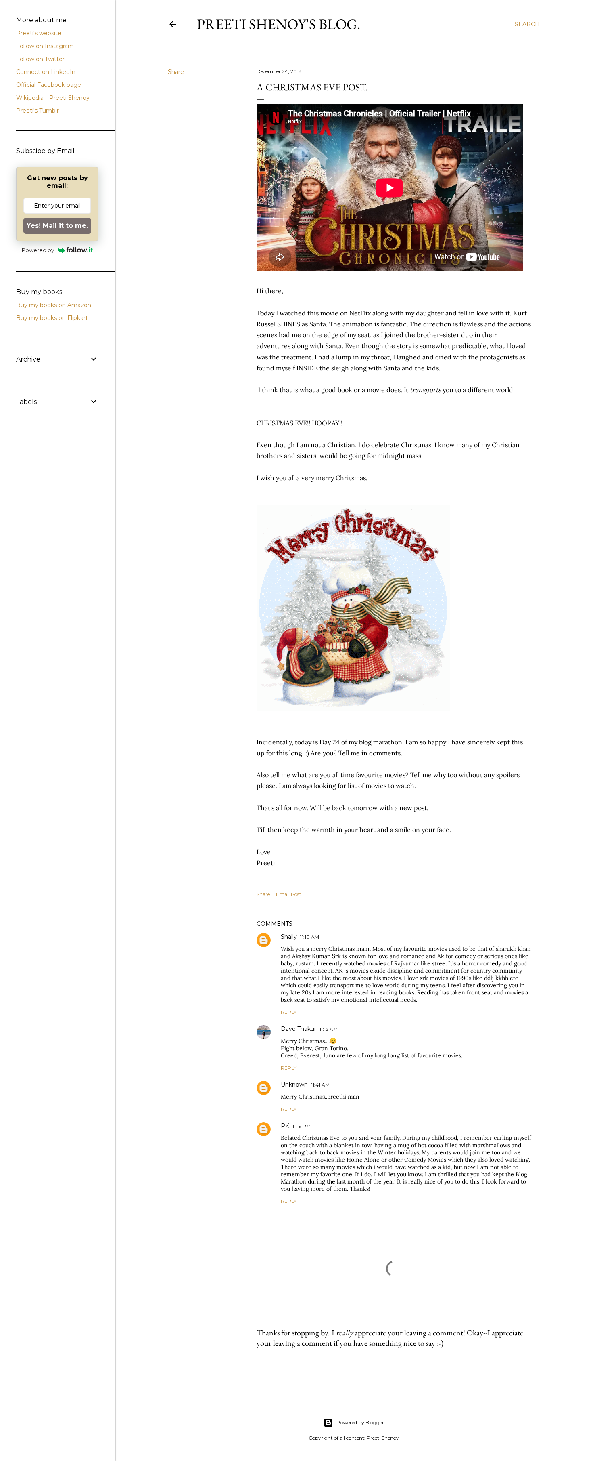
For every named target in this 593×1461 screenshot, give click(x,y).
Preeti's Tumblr (37, 110)
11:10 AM (309, 937)
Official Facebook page (48, 84)
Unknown (294, 1084)
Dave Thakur (298, 1028)
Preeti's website (38, 33)
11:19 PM (301, 1126)
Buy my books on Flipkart (52, 318)
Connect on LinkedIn (45, 72)
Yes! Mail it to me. (57, 225)
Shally (289, 936)
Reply (288, 1012)
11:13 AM (328, 1029)
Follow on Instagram (45, 46)
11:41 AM (320, 1085)
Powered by (38, 250)
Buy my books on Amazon (53, 305)
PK (285, 1125)
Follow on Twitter (40, 59)
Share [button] (176, 72)
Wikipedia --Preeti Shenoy (53, 97)
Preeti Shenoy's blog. (278, 24)
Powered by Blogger (360, 1422)
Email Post (288, 894)
